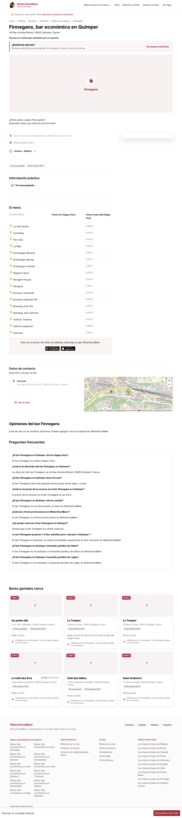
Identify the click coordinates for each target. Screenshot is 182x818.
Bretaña (32, 21)
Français (129, 724)
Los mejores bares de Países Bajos (152, 773)
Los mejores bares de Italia (151, 768)
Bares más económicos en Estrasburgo (42, 757)
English (142, 724)
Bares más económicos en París (44, 765)
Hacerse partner (107, 748)
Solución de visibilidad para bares (74, 753)
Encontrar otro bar (166, 813)
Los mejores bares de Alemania (153, 760)
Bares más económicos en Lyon (44, 745)
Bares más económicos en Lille (20, 765)
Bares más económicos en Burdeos (18, 773)
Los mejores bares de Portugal (153, 779)
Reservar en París (131, 5)
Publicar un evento (70, 748)
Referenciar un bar (70, 744)
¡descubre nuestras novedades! (57, 14)
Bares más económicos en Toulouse (42, 773)
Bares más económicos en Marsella (42, 793)
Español (167, 724)
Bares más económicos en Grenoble (18, 747)
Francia (21, 21)
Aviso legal (104, 756)
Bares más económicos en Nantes (42, 783)
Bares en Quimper (61, 21)
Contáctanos (105, 752)
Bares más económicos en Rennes (18, 757)
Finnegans (78, 21)
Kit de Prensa (106, 760)
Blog (117, 5)
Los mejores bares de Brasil (152, 748)
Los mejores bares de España (152, 764)
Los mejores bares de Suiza (152, 756)
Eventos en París (151, 5)
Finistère (44, 21)
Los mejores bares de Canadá (153, 752)
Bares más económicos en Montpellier (18, 783)
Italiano (155, 724)
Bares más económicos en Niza (20, 791)
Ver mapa (167, 5)
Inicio (12, 21)
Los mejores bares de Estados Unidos (153, 784)
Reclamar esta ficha (158, 46)
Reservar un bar (107, 744)
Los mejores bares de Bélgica (153, 744)
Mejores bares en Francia (96, 5)
